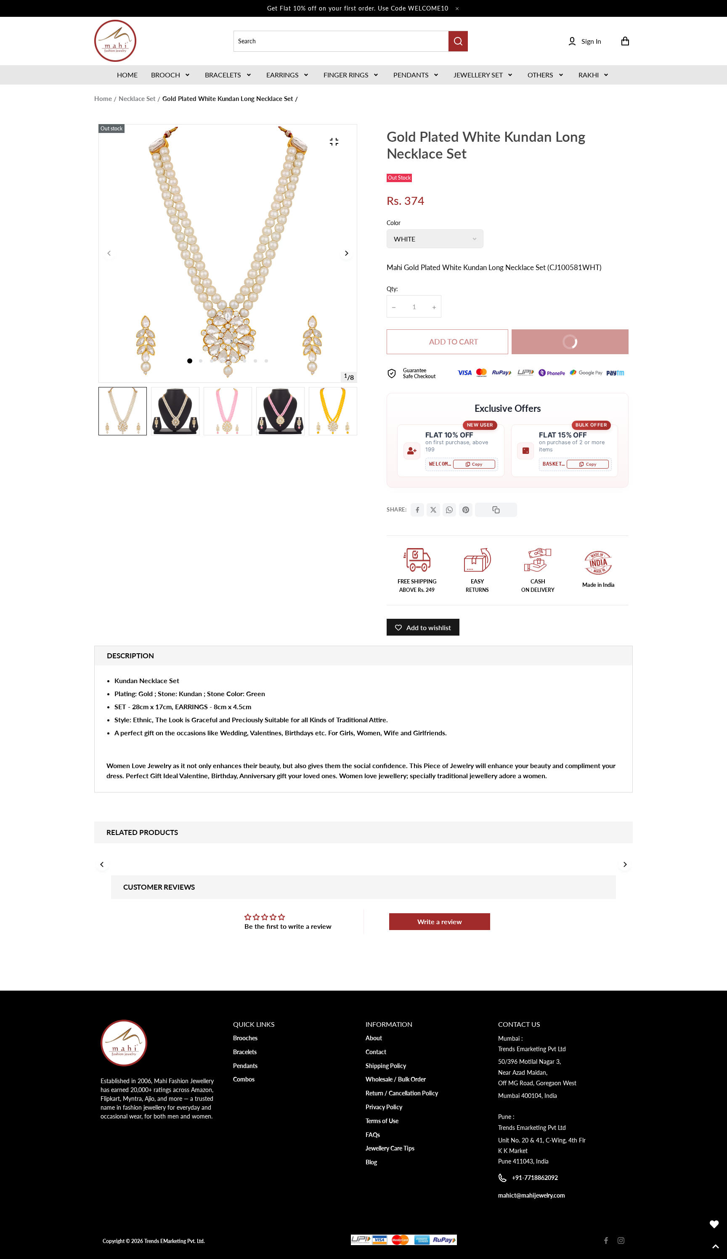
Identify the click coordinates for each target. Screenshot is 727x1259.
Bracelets (223, 75)
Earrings (282, 75)
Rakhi (588, 75)
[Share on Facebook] (417, 510)
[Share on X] (433, 510)
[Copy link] (496, 510)
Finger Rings (346, 75)
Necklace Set (137, 98)
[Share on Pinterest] (465, 510)
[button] (171, 74)
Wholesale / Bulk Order (396, 1079)
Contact (376, 1051)
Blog (371, 1162)
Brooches (245, 1038)
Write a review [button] (439, 921)
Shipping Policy (386, 1065)
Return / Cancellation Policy (402, 1093)
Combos (244, 1079)
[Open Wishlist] (714, 1224)
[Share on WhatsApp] (449, 510)
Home (103, 98)
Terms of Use (382, 1120)
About (374, 1038)
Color (394, 222)
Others (540, 75)
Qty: (392, 288)
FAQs (373, 1134)
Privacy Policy (384, 1107)
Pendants (411, 75)
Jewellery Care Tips (390, 1148)
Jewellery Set (478, 75)
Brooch (165, 75)
